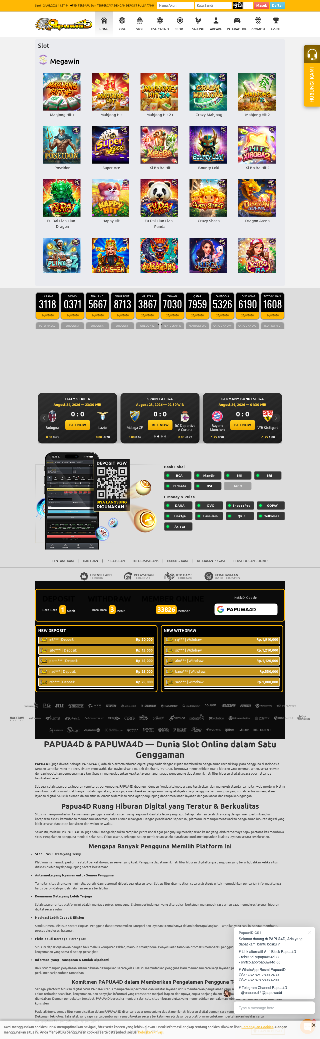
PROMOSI (258, 29)
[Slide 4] (165, 436)
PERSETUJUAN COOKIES (251, 561)
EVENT (276, 29)
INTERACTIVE (237, 29)
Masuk (261, 6)
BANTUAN (90, 561)
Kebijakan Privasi (151, 1032)
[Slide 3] (162, 436)
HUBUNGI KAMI (177, 561)
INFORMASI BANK (146, 561)
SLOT (140, 29)
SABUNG (198, 29)
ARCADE (216, 29)
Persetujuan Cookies (258, 1027)
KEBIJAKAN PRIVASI (211, 561)
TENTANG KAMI (63, 561)
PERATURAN (116, 561)
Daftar (277, 6)
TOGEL (122, 29)
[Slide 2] (158, 436)
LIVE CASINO (160, 29)
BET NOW (77, 425)
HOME (104, 29)
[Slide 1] (155, 436)
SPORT (180, 29)
